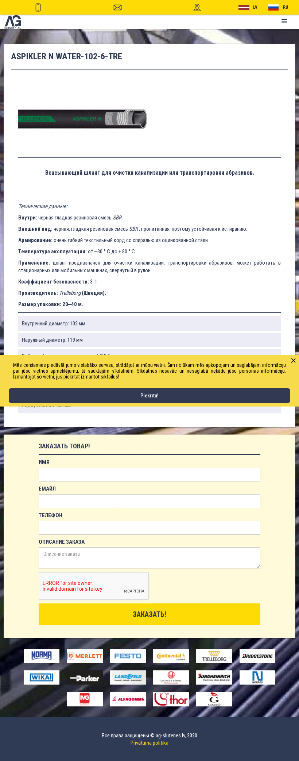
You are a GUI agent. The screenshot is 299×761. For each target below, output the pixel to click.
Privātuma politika (149, 743)
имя (44, 462)
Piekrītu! (149, 396)
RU (285, 7)
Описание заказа (62, 542)
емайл (47, 488)
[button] (284, 21)
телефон (50, 515)
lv (255, 7)
